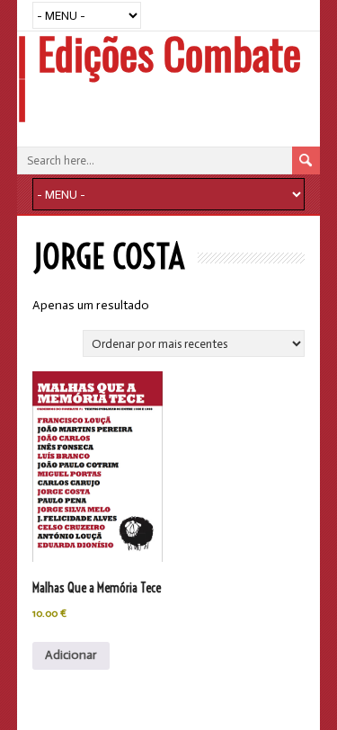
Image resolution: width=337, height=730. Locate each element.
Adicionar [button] (71, 655)
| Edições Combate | (159, 74)
